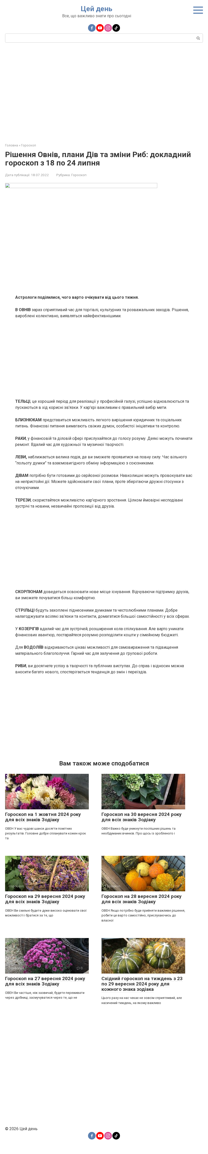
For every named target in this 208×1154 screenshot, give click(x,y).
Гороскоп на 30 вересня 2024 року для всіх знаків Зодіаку (141, 817)
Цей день (96, 9)
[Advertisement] (104, 92)
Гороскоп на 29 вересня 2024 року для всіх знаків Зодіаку (45, 899)
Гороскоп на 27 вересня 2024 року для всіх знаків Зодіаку (45, 981)
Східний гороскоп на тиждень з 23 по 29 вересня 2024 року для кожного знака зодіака (142, 984)
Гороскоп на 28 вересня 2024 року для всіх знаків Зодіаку (141, 899)
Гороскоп (78, 175)
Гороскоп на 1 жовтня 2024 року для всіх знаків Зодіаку (43, 817)
